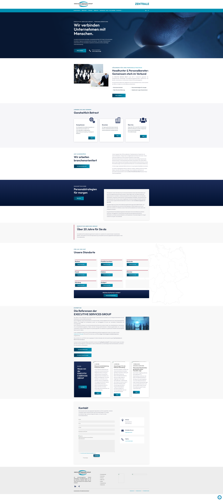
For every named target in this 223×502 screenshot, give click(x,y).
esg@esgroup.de (128, 432)
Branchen (103, 476)
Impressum (132, 490)
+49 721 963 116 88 (129, 441)
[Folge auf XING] (148, 10)
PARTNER (90, 10)
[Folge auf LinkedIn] (146, 10)
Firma (80, 423)
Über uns (102, 479)
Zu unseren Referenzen (83, 349)
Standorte (103, 484)
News (102, 481)
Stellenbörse (103, 483)
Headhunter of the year (78, 334)
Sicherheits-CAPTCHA (83, 431)
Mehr (92, 137)
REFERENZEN (102, 10)
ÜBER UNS (96, 10)
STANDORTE (118, 10)
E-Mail (80, 427)
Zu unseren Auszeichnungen (82, 355)
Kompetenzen (103, 474)
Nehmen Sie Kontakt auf (110, 295)
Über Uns (79, 198)
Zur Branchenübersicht (82, 166)
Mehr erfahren (80, 50)
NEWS (107, 10)
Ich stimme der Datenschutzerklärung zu (88, 453)
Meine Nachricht (82, 438)
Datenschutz (138, 490)
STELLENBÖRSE (112, 10)
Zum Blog (82, 387)
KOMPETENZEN (77, 10)
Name (80, 419)
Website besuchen (80, 264)
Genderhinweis (146, 490)
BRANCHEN (84, 10)
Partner (102, 477)
